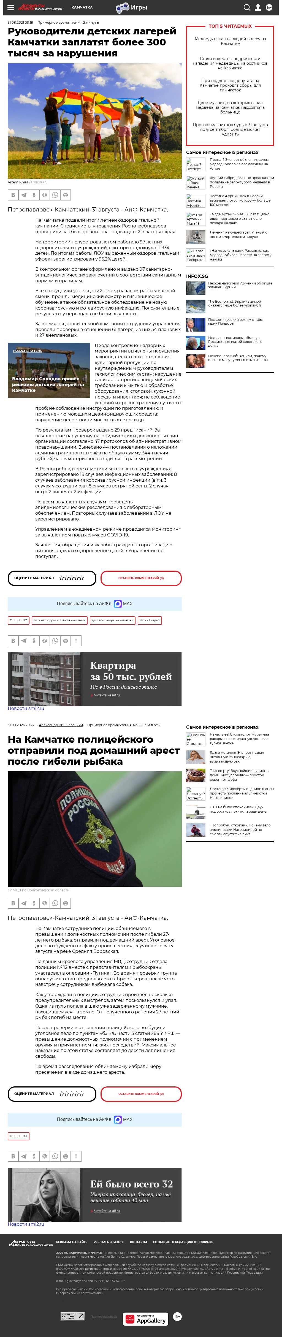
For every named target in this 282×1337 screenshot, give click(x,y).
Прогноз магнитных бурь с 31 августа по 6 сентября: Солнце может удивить (230, 130)
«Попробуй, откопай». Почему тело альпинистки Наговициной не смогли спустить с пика (240, 829)
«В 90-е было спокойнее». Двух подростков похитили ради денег (239, 809)
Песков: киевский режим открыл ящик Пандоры (236, 322)
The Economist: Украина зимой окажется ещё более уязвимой (234, 303)
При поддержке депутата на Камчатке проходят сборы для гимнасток (230, 85)
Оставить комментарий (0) (141, 578)
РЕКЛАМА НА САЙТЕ (71, 1242)
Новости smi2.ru (26, 708)
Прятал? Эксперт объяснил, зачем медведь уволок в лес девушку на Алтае (239, 164)
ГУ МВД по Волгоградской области (38, 890)
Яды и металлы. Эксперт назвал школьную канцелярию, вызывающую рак (237, 756)
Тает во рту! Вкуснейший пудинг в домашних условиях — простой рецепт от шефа (239, 775)
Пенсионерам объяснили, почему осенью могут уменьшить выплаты (238, 358)
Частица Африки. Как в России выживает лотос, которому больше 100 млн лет (240, 200)
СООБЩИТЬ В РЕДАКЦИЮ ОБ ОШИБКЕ (183, 1242)
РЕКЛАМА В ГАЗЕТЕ (109, 1242)
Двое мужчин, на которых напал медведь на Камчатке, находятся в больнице (230, 108)
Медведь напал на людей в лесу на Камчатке (230, 41)
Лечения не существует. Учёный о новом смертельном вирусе (238, 234)
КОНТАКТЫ (138, 1242)
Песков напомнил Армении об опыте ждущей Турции (240, 285)
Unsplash (39, 182)
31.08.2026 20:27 (21, 725)
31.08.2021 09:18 (20, 22)
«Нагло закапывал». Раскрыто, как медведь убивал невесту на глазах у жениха (241, 254)
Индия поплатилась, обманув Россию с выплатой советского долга (235, 342)
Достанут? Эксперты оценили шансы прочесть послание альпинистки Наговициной (242, 793)
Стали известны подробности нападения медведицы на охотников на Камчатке (230, 63)
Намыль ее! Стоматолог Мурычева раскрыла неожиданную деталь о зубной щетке (239, 738)
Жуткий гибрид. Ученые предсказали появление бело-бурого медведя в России (242, 182)
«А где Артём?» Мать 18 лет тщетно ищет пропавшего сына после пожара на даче (240, 218)
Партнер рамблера (104, 1316)
